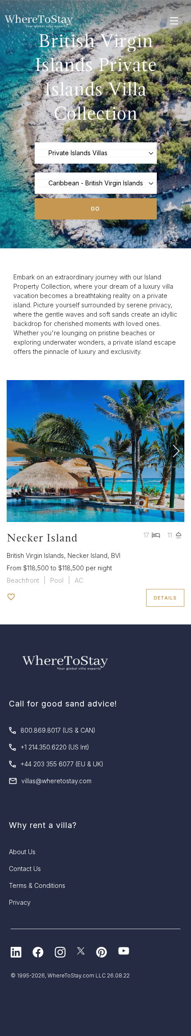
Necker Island (42, 537)
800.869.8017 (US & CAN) (58, 730)
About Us (22, 851)
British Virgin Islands (35, 555)
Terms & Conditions (37, 885)
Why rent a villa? (43, 825)
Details (165, 597)
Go (95, 208)
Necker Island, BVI (94, 555)
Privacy (20, 902)
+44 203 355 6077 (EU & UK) (61, 764)
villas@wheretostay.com (56, 781)
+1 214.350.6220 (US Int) (54, 747)
